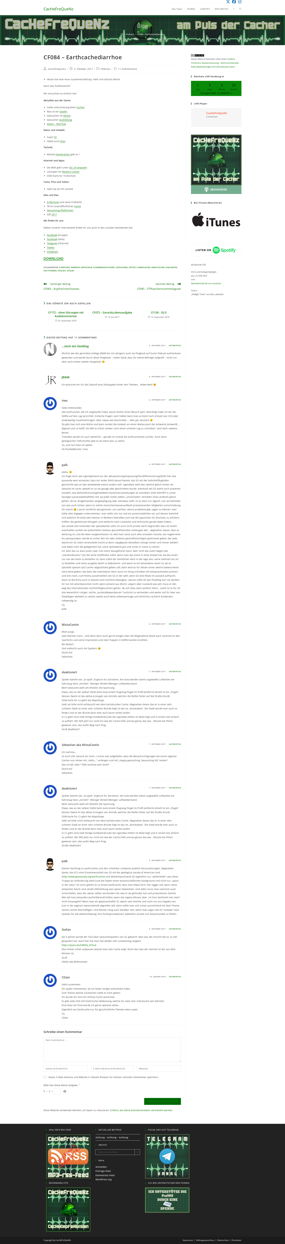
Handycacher (63, 154)
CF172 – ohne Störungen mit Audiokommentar (65, 314)
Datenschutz (223, 1240)
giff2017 (133, 267)
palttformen (50, 270)
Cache (77, 206)
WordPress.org (103, 1179)
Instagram (52, 251)
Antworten (175, 345)
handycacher (158, 267)
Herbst (67, 115)
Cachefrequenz (57, 68)
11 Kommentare (127, 68)
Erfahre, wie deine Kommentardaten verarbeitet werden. (141, 1110)
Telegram (52, 243)
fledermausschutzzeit (104, 267)
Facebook (52, 235)
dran (62, 141)
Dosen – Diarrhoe (56, 123)
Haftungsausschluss (205, 1240)
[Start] (122, 34)
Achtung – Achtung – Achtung (111, 1137)
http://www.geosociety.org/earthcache (83, 876)
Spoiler (63, 111)
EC (55, 137)
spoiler (70, 270)
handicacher (144, 267)
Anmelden (101, 1166)
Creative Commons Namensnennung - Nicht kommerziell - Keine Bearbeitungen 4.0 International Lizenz (215, 62)
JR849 (65, 377)
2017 (54, 214)
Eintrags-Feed (103, 1171)
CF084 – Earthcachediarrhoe (150, 34)
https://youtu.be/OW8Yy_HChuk (79, 945)
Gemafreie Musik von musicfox (206, 283)
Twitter (51, 247)
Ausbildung (65, 119)
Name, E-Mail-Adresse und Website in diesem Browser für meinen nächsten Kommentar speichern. (103, 1077)
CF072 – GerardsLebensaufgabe (112, 312)
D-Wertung (53, 202)
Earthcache (86, 267)
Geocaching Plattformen (60, 210)
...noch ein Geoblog (75, 346)
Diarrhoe (75, 267)
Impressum (188, 1240)
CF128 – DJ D (159, 312)
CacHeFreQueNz (58, 9)
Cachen (80, 107)
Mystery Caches (70, 171)
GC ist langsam (78, 167)
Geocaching (122, 267)
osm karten (171, 267)
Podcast (105, 68)
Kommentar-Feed (105, 1175)
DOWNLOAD (53, 258)
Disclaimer (236, 1240)
